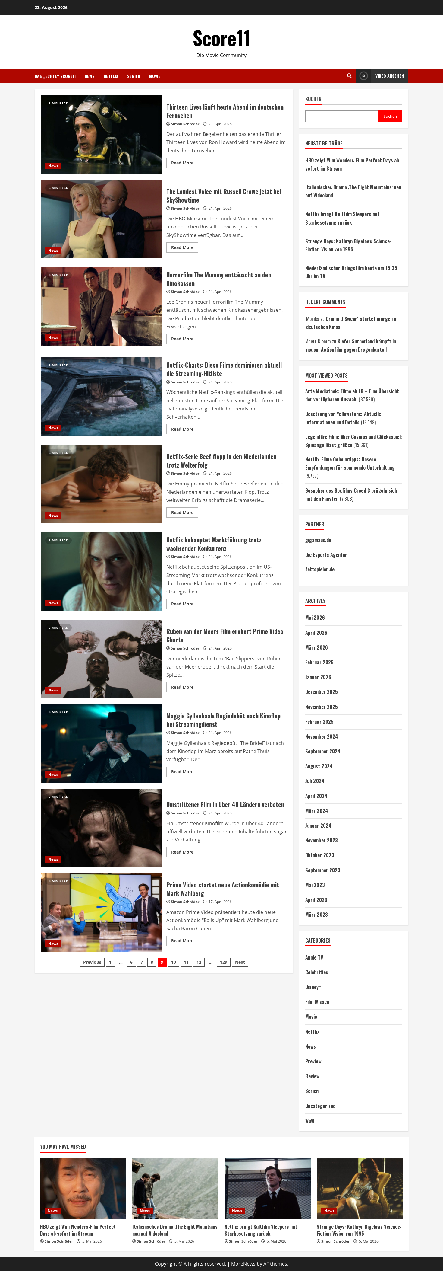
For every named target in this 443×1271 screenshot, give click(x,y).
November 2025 (321, 707)
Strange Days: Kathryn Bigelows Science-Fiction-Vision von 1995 (359, 1230)
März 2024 (316, 810)
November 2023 (321, 840)
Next (240, 962)
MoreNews (243, 1263)
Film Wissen (317, 1001)
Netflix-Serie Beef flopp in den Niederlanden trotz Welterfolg (101, 484)
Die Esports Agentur (326, 554)
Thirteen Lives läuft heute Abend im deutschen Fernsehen (101, 134)
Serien (133, 76)
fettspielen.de (320, 569)
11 (186, 962)
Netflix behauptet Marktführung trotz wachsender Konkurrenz (101, 571)
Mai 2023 (315, 885)
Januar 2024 (318, 825)
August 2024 (319, 766)
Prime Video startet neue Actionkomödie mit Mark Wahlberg (101, 912)
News (90, 76)
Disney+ (313, 987)
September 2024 (323, 751)
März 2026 (316, 647)
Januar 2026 (318, 677)
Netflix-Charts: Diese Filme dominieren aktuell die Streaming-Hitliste (101, 396)
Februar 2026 (319, 662)
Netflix (111, 76)
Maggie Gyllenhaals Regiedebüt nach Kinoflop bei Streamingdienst (101, 743)
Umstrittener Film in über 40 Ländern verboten (101, 828)
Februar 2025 (319, 721)
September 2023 (322, 870)
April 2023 (316, 899)
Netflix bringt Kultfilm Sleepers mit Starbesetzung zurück (261, 1230)
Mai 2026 (315, 617)
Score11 (222, 37)
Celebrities (316, 972)
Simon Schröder (185, 123)
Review (312, 1076)
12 (198, 962)
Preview (313, 1061)
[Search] (349, 75)
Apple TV (314, 957)
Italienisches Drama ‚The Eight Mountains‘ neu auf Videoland (175, 1230)
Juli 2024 (315, 780)
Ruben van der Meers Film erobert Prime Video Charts (101, 659)
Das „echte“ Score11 (55, 76)
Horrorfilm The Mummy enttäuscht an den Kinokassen (101, 306)
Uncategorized (320, 1106)
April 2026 (316, 632)
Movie (154, 76)
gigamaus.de (318, 540)
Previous (92, 962)
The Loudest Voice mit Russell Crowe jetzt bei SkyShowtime (101, 219)
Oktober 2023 (319, 855)
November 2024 (321, 736)
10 (173, 962)
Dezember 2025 (321, 691)
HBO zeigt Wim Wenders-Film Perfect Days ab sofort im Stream (78, 1230)
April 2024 (316, 796)
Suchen (313, 99)
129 (223, 962)
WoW (309, 1120)
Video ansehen (389, 75)
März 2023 (316, 914)
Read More (184, 164)
